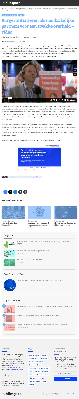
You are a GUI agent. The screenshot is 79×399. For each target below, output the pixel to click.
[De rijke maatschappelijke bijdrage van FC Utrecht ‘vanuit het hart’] (9, 318)
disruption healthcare (35, 365)
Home (5, 9)
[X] (10, 192)
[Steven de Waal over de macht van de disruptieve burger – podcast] (39, 212)
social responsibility (34, 381)
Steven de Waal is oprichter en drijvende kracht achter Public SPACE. (40, 280)
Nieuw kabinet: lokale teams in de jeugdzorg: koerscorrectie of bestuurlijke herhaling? (44, 306)
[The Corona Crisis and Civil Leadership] (9, 262)
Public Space (32, 378)
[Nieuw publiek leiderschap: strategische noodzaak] (9, 253)
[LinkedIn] (15, 192)
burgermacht (25, 176)
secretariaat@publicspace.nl (14, 370)
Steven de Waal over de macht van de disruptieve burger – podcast (39, 225)
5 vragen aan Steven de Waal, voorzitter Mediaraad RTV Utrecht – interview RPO (43, 325)
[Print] (25, 192)
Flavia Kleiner (33, 368)
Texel (44, 381)
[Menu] (76, 2)
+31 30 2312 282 (15, 368)
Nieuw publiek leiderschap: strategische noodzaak (32, 251)
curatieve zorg (33, 358)
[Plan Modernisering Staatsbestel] (13, 212)
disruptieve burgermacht (36, 362)
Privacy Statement (72, 394)
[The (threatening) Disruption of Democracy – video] (65, 212)
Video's (21, 15)
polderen (45, 371)
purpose (41, 378)
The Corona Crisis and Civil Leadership (29, 260)
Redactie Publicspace (9, 41)
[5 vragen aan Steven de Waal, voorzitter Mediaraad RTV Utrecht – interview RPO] (9, 327)
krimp (30, 371)
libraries (37, 371)
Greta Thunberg (44, 368)
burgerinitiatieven (36, 176)
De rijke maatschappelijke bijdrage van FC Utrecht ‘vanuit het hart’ (38, 316)
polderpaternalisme (14, 176)
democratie (43, 358)
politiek (45, 375)
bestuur (44, 355)
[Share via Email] (20, 192)
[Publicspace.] (11, 3)
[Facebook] (5, 192)
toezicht (31, 385)
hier (6, 140)
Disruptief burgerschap (24, 9)
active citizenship (34, 355)
